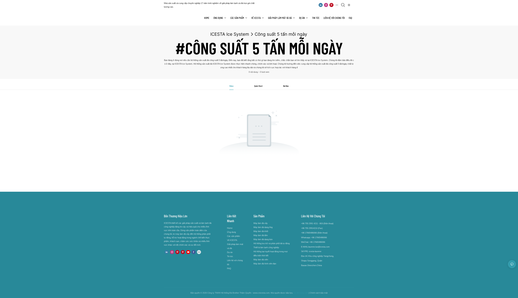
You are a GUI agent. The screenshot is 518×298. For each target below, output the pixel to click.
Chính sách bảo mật (319, 293)
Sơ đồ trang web (301, 293)
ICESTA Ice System (229, 34)
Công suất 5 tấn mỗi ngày (281, 34)
